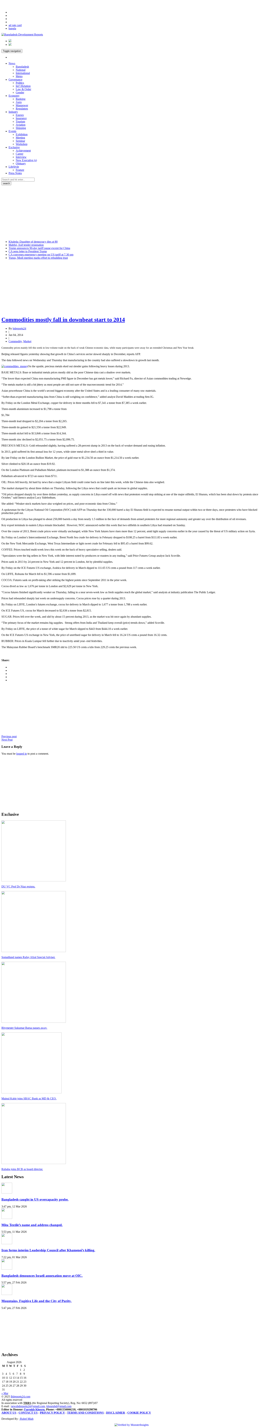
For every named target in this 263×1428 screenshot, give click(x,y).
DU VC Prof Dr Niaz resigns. (18, 886)
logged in (21, 753)
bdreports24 (19, 328)
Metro (19, 76)
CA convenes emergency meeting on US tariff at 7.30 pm (41, 254)
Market (27, 341)
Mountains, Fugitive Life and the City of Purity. (36, 1301)
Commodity (15, 341)
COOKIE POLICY (139, 1412)
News (12, 63)
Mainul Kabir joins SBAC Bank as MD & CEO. (29, 1098)
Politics (20, 82)
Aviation (20, 124)
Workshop (21, 144)
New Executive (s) (26, 160)
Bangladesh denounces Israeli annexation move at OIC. (42, 1276)
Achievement (23, 150)
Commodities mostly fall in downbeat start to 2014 (63, 319)
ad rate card (15, 25)
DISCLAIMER (115, 1412)
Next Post (7, 739)
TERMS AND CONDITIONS (85, 1412)
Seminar (20, 140)
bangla (12, 28)
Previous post (9, 736)
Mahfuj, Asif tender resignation (26, 244)
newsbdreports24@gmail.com (28, 1406)
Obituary (21, 163)
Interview (21, 157)
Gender (20, 92)
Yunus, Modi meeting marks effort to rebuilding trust (38, 257)
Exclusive (14, 147)
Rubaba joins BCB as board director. (22, 1169)
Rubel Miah (26, 1418)
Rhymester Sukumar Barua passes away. (24, 1027)
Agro (19, 102)
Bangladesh (22, 66)
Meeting (20, 137)
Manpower (22, 105)
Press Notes (15, 173)
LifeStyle (14, 166)
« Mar (4, 1393)
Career (19, 153)
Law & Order (23, 89)
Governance (15, 79)
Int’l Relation (23, 86)
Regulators (22, 108)
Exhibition (22, 134)
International (23, 73)
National (20, 69)
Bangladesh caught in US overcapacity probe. (35, 1199)
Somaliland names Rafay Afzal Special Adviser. (28, 957)
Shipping (21, 127)
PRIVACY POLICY (52, 1412)
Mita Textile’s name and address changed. (32, 1225)
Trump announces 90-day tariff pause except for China (39, 248)
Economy (14, 95)
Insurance (21, 118)
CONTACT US (28, 1412)
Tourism (20, 121)
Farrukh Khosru (34, 1409)
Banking (20, 98)
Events (12, 131)
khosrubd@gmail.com (58, 1406)
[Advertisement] (131, 212)
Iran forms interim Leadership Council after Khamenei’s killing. (48, 1250)
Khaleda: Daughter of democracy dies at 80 (33, 241)
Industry (13, 111)
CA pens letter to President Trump (28, 251)
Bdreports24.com (20, 1396)
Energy (20, 115)
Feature (20, 169)
